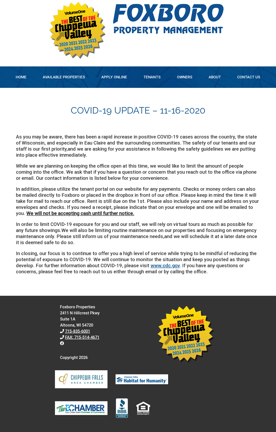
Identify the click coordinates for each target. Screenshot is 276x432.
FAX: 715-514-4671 (82, 337)
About (215, 77)
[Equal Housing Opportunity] (143, 408)
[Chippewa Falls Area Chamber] (81, 380)
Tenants (152, 77)
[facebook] (62, 343)
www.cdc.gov (165, 265)
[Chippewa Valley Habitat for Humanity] (142, 380)
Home (21, 77)
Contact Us (248, 77)
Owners (184, 77)
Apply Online (114, 77)
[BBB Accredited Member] (122, 409)
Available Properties (64, 77)
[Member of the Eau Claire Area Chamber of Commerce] (81, 409)
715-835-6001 (77, 331)
